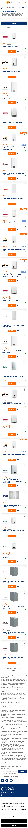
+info (18, 51)
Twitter (6, 780)
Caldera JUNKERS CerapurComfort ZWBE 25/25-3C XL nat (13, 326)
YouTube (11, 780)
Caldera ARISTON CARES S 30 (10, 224)
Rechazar (14, 820)
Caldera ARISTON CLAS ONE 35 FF (11, 429)
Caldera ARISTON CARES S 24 (10, 46)
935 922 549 (5, 792)
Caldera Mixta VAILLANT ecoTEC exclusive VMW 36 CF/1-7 (13, 531)
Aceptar (14, 825)
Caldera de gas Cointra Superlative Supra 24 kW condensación (13, 148)
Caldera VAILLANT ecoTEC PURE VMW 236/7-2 (14, 377)
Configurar (14, 816)
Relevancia (14, 20)
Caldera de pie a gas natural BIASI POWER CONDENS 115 (13, 582)
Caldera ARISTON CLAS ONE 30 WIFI (11, 300)
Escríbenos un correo (7, 795)
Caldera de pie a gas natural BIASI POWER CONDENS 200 (13, 633)
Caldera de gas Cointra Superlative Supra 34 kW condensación (13, 455)
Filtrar (14, 24)
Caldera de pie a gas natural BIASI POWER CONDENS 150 (13, 607)
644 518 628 (11, 792)
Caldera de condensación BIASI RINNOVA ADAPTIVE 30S (13, 174)
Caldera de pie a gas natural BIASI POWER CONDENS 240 (13, 658)
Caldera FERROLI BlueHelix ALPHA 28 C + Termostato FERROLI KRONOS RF (12, 275)
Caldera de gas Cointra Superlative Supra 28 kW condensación (13, 250)
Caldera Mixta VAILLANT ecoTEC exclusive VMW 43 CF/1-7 (13, 556)
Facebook (2, 780)
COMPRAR (11, 51)
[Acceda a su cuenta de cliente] (22, 2)
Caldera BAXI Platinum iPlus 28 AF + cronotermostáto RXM (11, 506)
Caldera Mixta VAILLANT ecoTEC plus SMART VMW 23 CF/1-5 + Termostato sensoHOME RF (12, 481)
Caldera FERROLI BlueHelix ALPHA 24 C (12, 71)
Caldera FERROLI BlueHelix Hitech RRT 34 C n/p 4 (13, 404)
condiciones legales (12, 773)
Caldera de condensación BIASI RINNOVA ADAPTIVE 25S (13, 97)
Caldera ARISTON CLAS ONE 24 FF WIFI (12, 122)
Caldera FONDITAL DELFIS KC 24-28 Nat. (12, 198)
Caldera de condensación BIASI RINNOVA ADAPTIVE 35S (13, 351)
